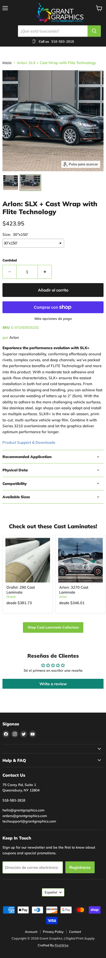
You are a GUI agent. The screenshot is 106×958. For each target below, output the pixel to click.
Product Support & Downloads (28, 442)
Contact (75, 932)
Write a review (53, 683)
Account (31, 932)
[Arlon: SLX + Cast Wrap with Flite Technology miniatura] (10, 182)
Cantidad (9, 260)
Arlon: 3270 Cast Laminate (73, 590)
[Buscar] (94, 31)
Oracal (11, 597)
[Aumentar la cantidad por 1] (45, 272)
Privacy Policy (53, 932)
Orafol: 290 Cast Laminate (20, 590)
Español (51, 892)
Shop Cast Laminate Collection (53, 627)
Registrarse (80, 867)
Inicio (7, 63)
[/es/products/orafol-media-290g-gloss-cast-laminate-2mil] (27, 560)
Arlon (14, 337)
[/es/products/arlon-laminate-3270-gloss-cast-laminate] (80, 560)
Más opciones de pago (53, 319)
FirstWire (62, 945)
